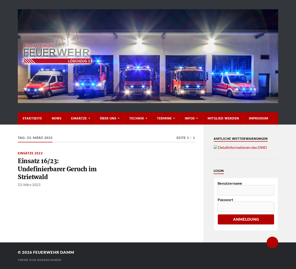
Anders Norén (49, 260)
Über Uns (108, 118)
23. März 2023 (29, 185)
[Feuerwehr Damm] (148, 56)
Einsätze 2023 (30, 153)
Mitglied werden (223, 118)
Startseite (32, 118)
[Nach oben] (272, 242)
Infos (190, 118)
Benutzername (230, 183)
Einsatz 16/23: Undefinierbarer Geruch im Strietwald (57, 169)
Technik (136, 118)
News (57, 118)
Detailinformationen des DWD (242, 147)
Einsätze (79, 118)
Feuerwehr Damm (53, 252)
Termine (164, 118)
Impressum (258, 118)
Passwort (225, 200)
